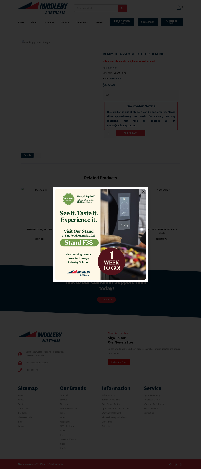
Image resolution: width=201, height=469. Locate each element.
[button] (143, 191)
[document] (100, 234)
